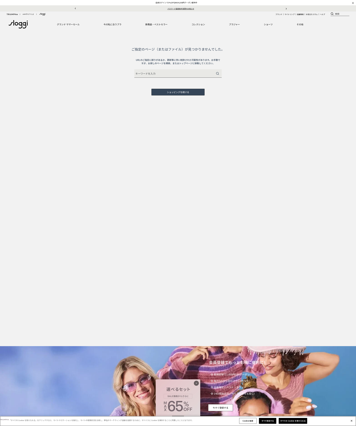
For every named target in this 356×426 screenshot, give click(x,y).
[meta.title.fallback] (18, 24)
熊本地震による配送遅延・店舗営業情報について (180, 9)
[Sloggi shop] (42, 14)
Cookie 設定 (248, 420)
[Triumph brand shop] (12, 14)
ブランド (278, 14)
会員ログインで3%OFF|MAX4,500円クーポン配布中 (176, 2)
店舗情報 (300, 14)
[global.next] (286, 8)
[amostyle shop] (28, 14)
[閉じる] (351, 421)
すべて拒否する (267, 420)
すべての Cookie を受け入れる (293, 420)
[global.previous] (75, 8)
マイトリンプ (290, 14)
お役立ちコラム (312, 14)
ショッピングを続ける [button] (178, 92)
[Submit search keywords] (217, 73)
